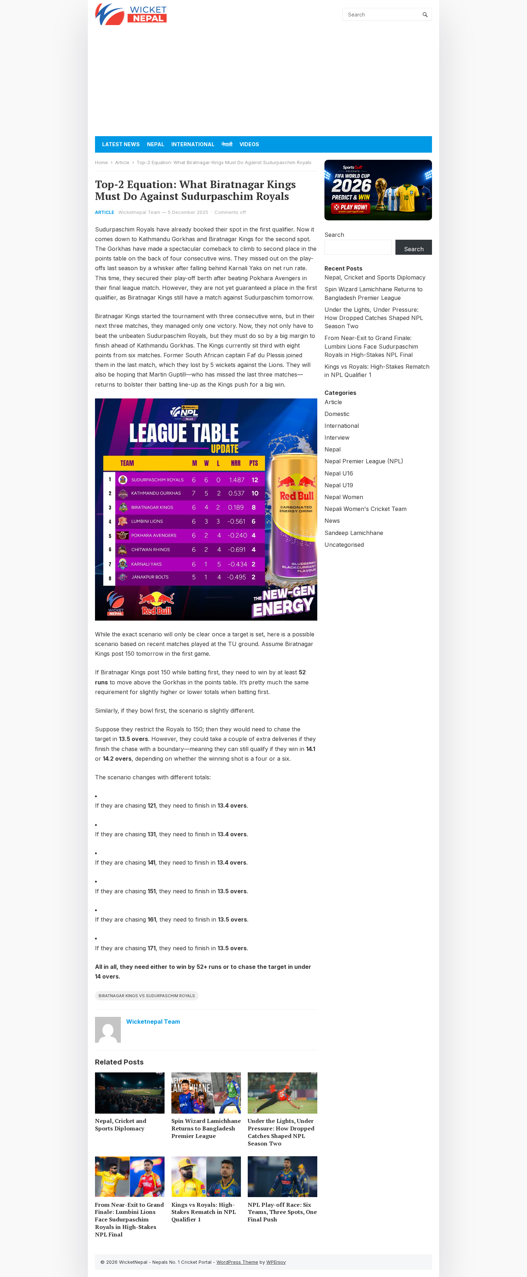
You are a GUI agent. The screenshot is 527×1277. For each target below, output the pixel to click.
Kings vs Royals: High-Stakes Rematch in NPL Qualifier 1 (203, 1212)
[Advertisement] (263, 82)
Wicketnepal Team (139, 212)
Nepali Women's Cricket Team (365, 508)
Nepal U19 (338, 485)
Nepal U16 (338, 473)
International (192, 144)
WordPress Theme (237, 1262)
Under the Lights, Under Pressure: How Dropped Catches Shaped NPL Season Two (281, 1132)
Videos (249, 144)
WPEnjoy (276, 1262)
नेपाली (227, 144)
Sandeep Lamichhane (353, 532)
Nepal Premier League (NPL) (363, 461)
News (332, 520)
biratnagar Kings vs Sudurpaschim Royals (147, 995)
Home (101, 162)
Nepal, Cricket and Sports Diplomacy (120, 1124)
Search (334, 234)
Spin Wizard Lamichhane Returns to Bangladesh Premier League (206, 1128)
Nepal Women (343, 497)
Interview (337, 437)
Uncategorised (344, 544)
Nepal (155, 144)
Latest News (121, 144)
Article (122, 162)
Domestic (337, 413)
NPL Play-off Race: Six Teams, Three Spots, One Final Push (282, 1212)
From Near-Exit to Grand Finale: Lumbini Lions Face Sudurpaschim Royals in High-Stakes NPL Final (129, 1219)
